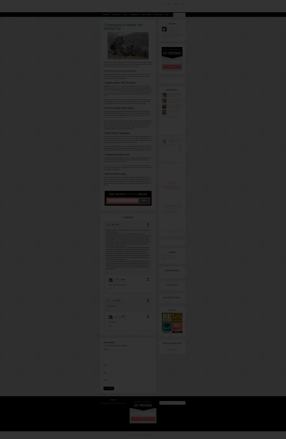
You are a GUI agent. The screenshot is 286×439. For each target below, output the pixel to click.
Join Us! (136, 234)
